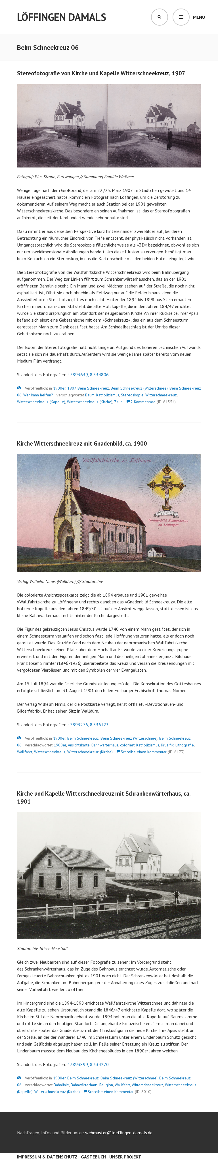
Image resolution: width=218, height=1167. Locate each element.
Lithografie (184, 745)
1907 (71, 388)
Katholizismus (107, 395)
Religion (106, 1084)
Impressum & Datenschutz (47, 1157)
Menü (199, 17)
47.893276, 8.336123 (88, 724)
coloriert (127, 745)
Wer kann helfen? (38, 395)
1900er (59, 388)
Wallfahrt (24, 751)
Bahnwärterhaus (104, 745)
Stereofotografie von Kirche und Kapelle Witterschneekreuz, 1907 (101, 73)
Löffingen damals (61, 17)
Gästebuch (93, 1157)
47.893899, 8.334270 (88, 1064)
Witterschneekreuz (161, 395)
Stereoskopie (132, 395)
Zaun (118, 401)
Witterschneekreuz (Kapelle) (41, 401)
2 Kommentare (143, 401)
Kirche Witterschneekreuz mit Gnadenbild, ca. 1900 (82, 443)
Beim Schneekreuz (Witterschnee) (139, 388)
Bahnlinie (61, 1084)
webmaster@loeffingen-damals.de (118, 1132)
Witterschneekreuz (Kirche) (89, 401)
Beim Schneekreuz (93, 388)
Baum (90, 395)
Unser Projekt (125, 1157)
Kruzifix (167, 745)
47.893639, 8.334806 (88, 374)
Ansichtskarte (79, 745)
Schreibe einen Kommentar (144, 751)
